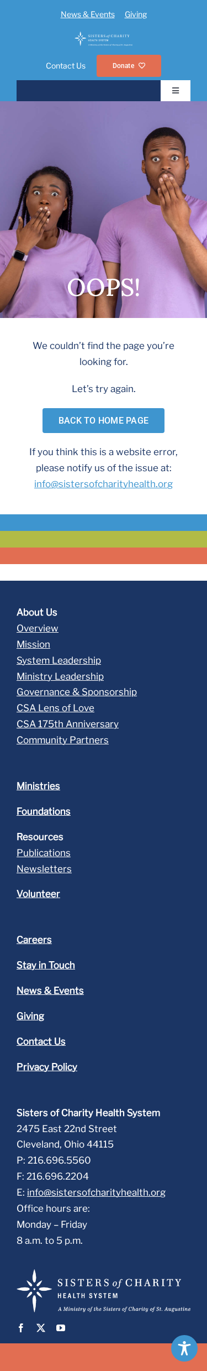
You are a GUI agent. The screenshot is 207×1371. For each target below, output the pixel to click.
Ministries (38, 785)
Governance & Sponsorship (77, 691)
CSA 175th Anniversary (68, 723)
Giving (136, 14)
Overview (38, 628)
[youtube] (60, 1327)
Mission (33, 644)
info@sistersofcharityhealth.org (103, 483)
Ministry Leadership (60, 676)
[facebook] (21, 1327)
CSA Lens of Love (55, 707)
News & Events (88, 14)
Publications (44, 852)
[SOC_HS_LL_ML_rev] (103, 35)
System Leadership (59, 660)
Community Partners (63, 740)
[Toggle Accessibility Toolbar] (184, 1348)
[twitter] (40, 1327)
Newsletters (44, 868)
